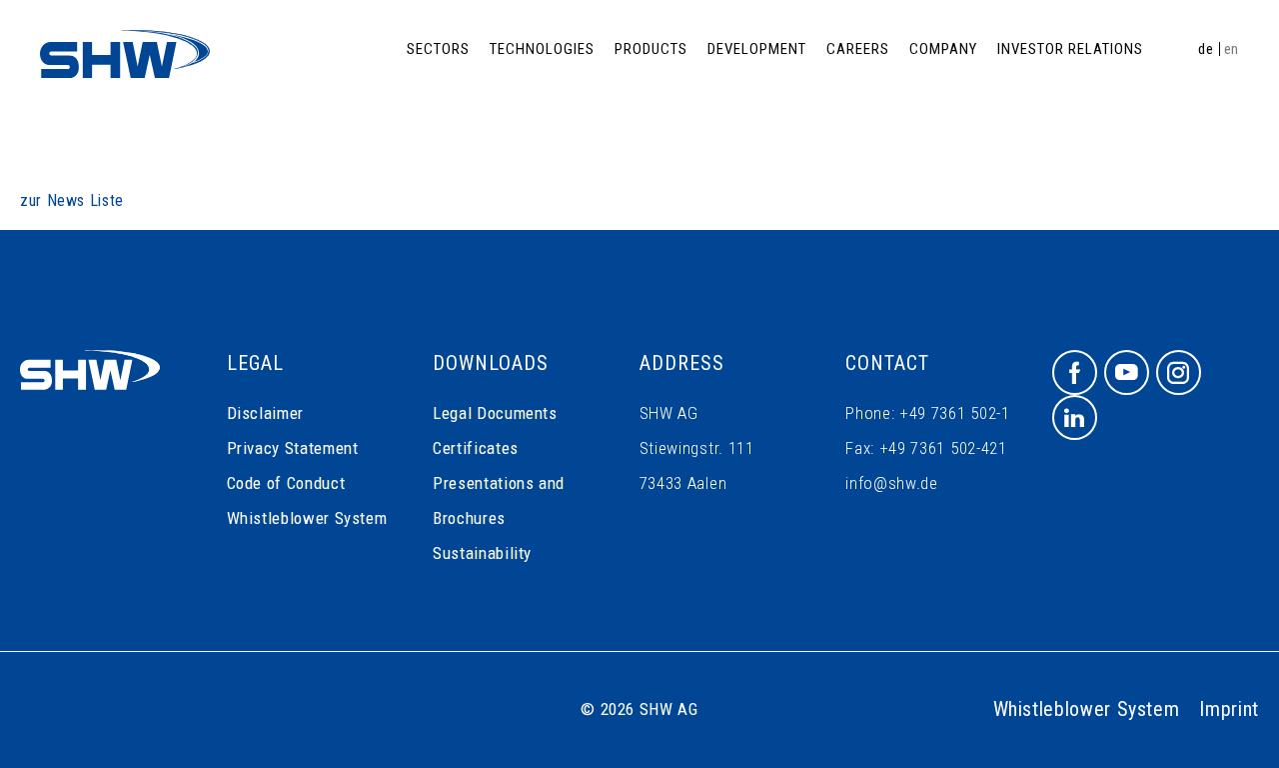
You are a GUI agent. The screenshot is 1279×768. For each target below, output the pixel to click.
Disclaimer (265, 413)
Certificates (476, 448)
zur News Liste (72, 200)
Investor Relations (1070, 49)
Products (651, 49)
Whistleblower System (307, 518)
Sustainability (482, 553)
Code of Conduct (286, 483)
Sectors (438, 49)
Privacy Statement (293, 448)
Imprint (1228, 709)
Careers (857, 49)
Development (756, 49)
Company (943, 49)
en (1231, 49)
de (1205, 49)
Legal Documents (495, 413)
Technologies (542, 49)
